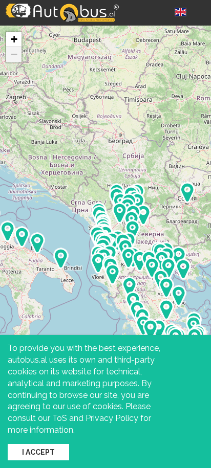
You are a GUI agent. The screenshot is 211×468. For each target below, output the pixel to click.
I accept (38, 452)
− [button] (14, 54)
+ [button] (14, 39)
